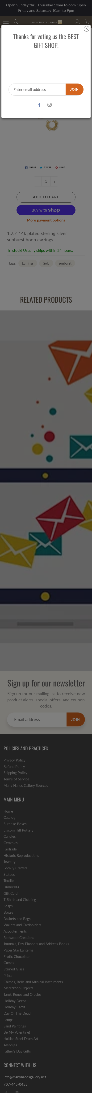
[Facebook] (39, 105)
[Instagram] (49, 105)
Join (74, 89)
